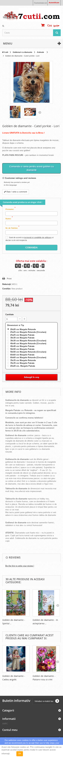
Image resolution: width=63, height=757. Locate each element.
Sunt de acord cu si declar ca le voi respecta (30, 238)
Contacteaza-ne (40, 2)
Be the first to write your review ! (19, 566)
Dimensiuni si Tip (16, 325)
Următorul (39, 112)
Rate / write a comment (16, 192)
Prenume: (10, 209)
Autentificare (54, 2)
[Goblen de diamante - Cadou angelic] (16, 658)
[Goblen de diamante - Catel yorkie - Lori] (15, 112)
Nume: (9, 218)
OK (19, 753)
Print (9, 278)
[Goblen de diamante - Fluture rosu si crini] (46, 658)
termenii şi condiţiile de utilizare (38, 237)
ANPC (5, 724)
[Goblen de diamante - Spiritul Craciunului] (16, 602)
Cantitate (9, 314)
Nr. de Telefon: (12, 228)
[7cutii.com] (31, 14)
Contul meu (9, 730)
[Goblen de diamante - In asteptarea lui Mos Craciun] (46, 602)
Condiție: (6, 289)
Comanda (31, 247)
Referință (6, 284)
